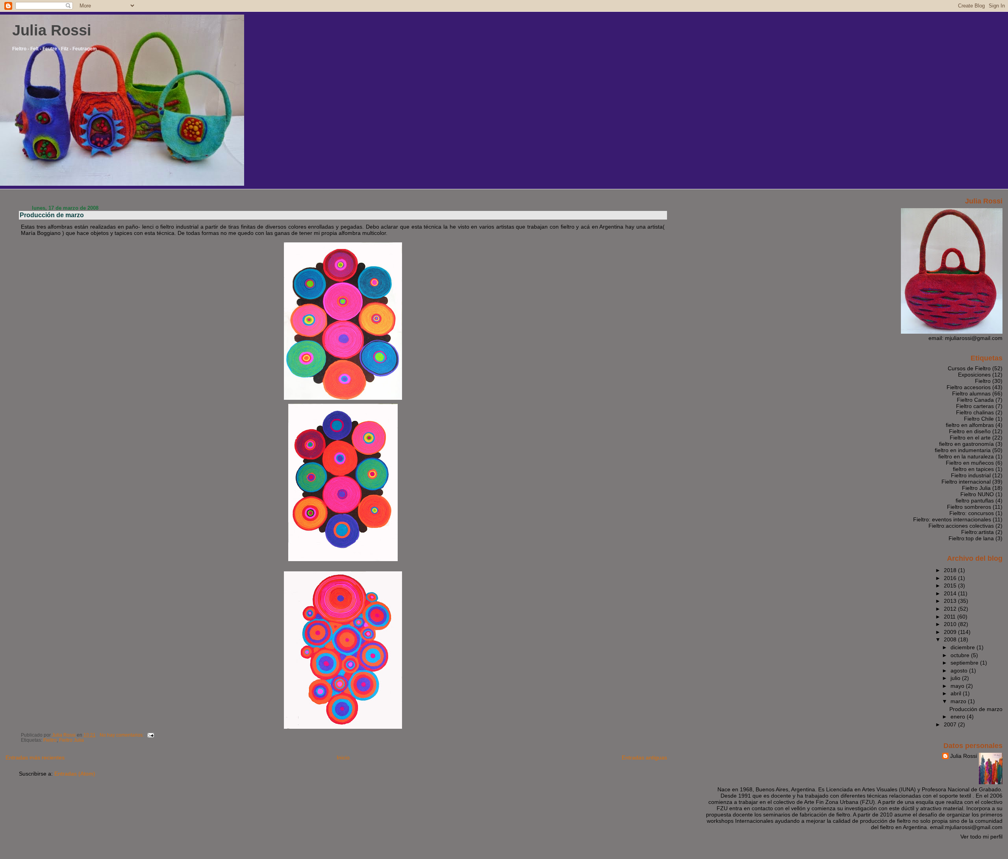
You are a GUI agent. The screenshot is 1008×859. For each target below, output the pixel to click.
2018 (951, 570)
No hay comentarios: (122, 735)
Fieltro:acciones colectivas (961, 526)
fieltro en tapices (973, 469)
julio (956, 678)
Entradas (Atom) (74, 773)
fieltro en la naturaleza (966, 456)
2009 (951, 632)
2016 (951, 578)
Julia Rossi (51, 30)
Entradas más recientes (35, 757)
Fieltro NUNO (977, 494)
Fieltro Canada (975, 400)
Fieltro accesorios (969, 387)
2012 (951, 609)
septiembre (965, 662)
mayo (958, 686)
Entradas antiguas (644, 757)
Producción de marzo (52, 215)
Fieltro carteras (975, 406)
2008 (951, 639)
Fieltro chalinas (975, 412)
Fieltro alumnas (971, 393)
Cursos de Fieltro (969, 368)
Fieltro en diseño (970, 431)
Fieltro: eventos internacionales (952, 519)
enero (959, 716)
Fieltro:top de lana (971, 538)
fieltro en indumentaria (963, 450)
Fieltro (50, 740)
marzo (959, 701)
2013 (951, 601)
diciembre (963, 647)
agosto (960, 670)
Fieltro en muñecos (970, 463)
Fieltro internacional (966, 481)
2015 (951, 585)
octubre (961, 655)
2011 (950, 616)
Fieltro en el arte (970, 437)
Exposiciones (974, 374)
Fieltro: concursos (971, 513)
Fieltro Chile (979, 419)
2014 (951, 593)
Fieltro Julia (71, 740)
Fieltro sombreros (969, 507)
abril (957, 693)
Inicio (343, 757)
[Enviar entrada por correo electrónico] (150, 735)
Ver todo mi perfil (981, 836)
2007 (951, 724)
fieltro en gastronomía (966, 444)
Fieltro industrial (971, 475)
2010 (951, 624)
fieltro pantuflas (975, 500)
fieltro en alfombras (970, 425)
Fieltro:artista (977, 532)
